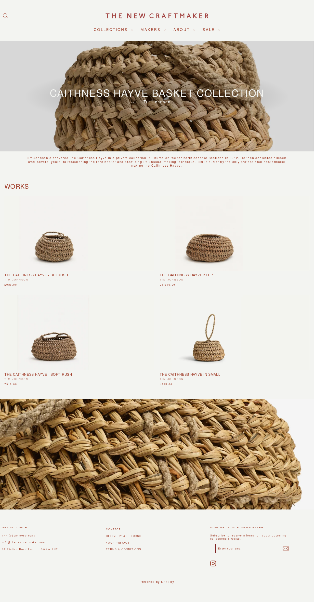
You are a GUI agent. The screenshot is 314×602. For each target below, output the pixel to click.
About (182, 29)
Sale (210, 29)
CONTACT (113, 529)
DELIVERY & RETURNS (123, 536)
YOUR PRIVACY (118, 542)
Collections (112, 29)
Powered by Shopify (157, 581)
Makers (151, 29)
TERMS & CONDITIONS (123, 549)
